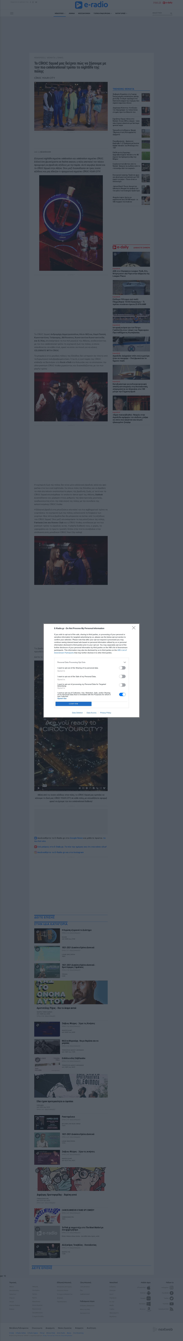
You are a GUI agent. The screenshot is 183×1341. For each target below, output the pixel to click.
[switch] (122, 668)
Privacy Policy (105, 713)
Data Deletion (77, 713)
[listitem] (91, 662)
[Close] (134, 628)
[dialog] (91, 670)
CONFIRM (73, 704)
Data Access (91, 713)
